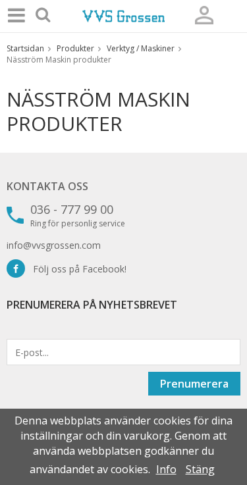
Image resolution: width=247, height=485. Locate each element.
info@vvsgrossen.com (54, 245)
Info (166, 469)
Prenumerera (194, 383)
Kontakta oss (47, 186)
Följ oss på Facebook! (75, 269)
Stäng (200, 469)
